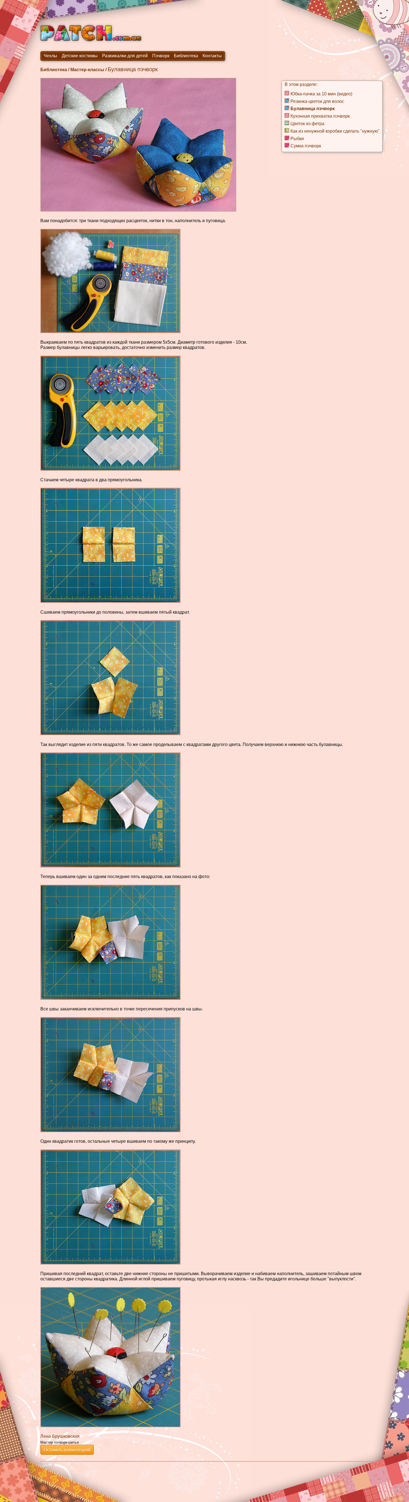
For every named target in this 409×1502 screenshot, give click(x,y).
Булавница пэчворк (312, 108)
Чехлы (50, 55)
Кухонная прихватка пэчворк (320, 116)
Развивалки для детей (125, 55)
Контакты (212, 55)
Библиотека (186, 55)
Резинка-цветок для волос (317, 101)
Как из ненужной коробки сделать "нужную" (335, 131)
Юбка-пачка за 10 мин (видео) (321, 93)
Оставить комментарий (67, 1449)
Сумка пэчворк (305, 145)
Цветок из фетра (307, 123)
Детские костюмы (80, 55)
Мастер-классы (87, 69)
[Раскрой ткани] (110, 281)
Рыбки (297, 138)
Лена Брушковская (60, 1436)
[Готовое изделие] (110, 1357)
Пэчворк (160, 55)
